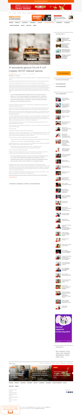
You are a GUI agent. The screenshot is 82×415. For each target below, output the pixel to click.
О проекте (14, 13)
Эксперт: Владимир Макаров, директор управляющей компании (66, 301)
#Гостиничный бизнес (61, 86)
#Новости (17, 22)
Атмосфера (67, 355)
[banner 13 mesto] (63, 328)
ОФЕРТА (10, 401)
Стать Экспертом (63, 73)
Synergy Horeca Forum (60, 355)
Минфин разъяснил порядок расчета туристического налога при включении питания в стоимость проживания (19, 373)
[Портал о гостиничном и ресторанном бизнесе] (15, 18)
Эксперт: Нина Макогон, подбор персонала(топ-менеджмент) (66, 196)
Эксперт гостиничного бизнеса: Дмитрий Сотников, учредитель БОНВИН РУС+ (66, 105)
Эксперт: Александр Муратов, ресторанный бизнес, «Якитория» (66, 111)
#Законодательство (47, 363)
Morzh (57, 351)
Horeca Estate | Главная (13, 389)
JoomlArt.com (47, 407)
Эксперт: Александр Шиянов (65, 117)
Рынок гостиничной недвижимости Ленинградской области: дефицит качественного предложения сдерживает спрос (40, 372)
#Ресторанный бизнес (61, 84)
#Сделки (53, 363)
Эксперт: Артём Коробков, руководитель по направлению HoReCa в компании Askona (66, 258)
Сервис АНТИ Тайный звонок (35, 183)
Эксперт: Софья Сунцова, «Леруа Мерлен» (66, 245)
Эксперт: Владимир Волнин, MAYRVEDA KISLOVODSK (65, 269)
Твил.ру (61, 353)
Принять (10, 411)
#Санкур (23, 25)
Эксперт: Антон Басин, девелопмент (66, 172)
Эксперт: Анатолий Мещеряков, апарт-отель (66, 167)
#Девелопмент (62, 363)
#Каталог (40, 22)
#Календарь (67, 22)
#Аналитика (25, 22)
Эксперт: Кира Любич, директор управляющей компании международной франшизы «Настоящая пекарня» (66, 294)
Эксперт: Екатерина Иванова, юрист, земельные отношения (66, 178)
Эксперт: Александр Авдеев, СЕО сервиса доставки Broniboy (66, 149)
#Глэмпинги (59, 22)
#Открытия (58, 363)
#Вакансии (28, 25)
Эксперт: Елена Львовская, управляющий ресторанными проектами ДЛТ (66, 129)
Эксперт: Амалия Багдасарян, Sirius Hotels (66, 274)
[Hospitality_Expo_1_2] (41, 7)
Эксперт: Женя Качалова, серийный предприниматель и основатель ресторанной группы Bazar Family (66, 227)
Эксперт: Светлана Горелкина (65, 239)
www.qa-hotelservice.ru (13, 177)
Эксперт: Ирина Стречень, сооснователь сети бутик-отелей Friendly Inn (66, 287)
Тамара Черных (67, 353)
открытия (57, 353)
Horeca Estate (31, 407)
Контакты (23, 13)
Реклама (19, 13)
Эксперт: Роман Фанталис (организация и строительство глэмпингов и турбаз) (66, 209)
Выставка (57, 357)
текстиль (61, 357)
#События (41, 363)
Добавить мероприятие (31, 13)
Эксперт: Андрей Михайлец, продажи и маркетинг (66, 99)
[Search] (71, 13)
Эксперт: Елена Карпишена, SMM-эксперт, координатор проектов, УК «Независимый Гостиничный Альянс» (66, 143)
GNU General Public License (39, 408)
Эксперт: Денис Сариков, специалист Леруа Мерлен (66, 281)
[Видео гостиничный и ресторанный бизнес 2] (41, 17)
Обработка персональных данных (13, 398)
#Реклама (11, 22)
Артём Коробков (62, 351)
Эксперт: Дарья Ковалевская (64, 307)
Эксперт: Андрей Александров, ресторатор (66, 184)
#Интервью (32, 22)
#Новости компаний (14, 25)
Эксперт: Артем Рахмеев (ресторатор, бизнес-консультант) (66, 155)
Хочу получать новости (13, 399)
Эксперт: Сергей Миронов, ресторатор (66, 161)
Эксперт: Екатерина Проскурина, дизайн (65, 214)
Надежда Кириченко (20, 183)
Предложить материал (13, 392)
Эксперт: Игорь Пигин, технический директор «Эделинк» (66, 263)
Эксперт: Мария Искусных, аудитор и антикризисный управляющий (65, 191)
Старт (10, 13)
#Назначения (68, 363)
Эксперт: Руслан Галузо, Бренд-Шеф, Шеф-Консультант (66, 123)
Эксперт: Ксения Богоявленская (65, 202)
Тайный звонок (27, 183)
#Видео (34, 25)
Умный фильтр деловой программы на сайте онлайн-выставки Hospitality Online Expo (62, 374)
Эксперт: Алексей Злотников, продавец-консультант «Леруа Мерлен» (66, 234)
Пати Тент (68, 351)
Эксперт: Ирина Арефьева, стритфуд (65, 220)
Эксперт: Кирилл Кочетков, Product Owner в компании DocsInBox (66, 251)
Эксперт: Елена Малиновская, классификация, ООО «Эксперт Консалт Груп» (66, 135)
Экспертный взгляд (12, 183)
